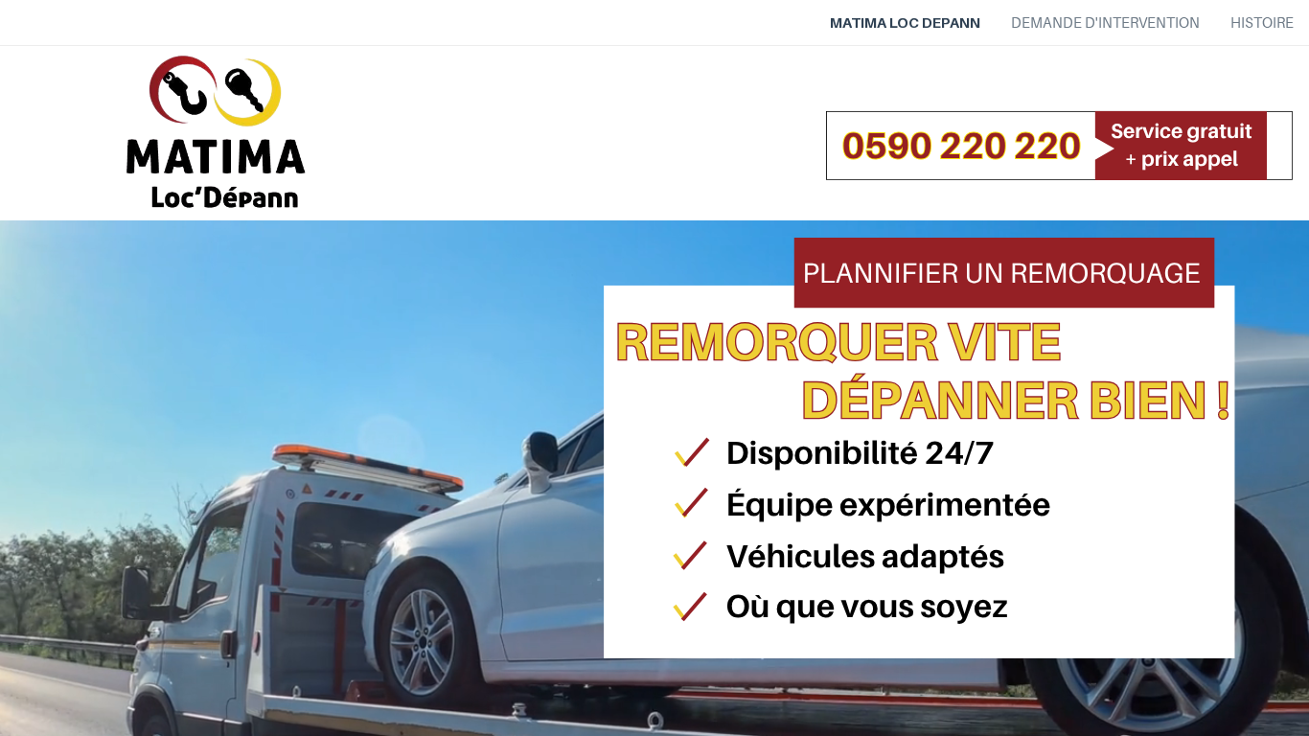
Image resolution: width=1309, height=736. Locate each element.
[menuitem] (905, 23)
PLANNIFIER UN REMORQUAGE (1001, 272)
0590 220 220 (962, 145)
